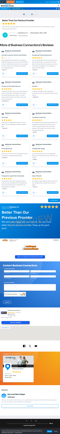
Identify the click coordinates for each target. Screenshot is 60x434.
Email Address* (7, 278)
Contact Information (10, 268)
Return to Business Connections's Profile (30, 257)
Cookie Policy (4, 432)
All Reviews (54, 200)
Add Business (53, 1)
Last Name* (33, 273)
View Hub (30, 406)
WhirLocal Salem (18, 369)
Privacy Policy (10, 432)
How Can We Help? (9, 282)
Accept (49, 431)
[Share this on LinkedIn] (32, 14)
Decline (55, 431)
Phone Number (33, 278)
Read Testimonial (22, 73)
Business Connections (13, 51)
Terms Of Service (18, 432)
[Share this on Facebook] (24, 14)
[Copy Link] (36, 14)
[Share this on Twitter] (28, 14)
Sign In (47, 1)
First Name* (7, 273)
